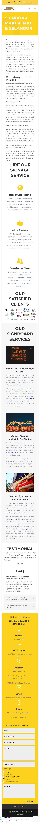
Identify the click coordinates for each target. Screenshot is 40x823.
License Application (11, 782)
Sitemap (16, 806)
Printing (7, 779)
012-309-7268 (20, 2)
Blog (22, 806)
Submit (29, 801)
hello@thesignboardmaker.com (19, 698)
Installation (8, 774)
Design (7, 772)
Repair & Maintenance (12, 777)
